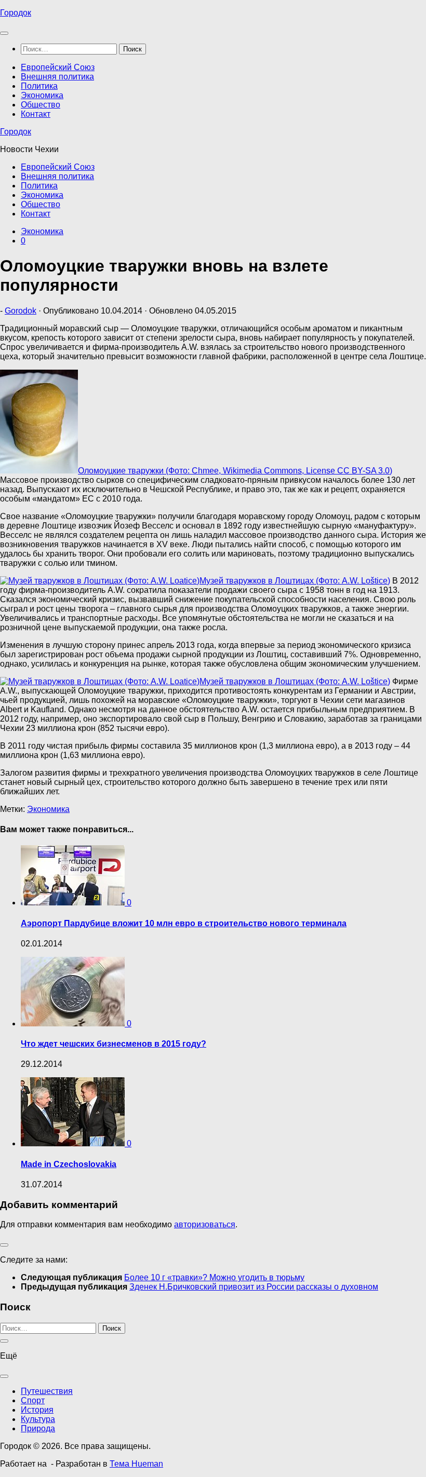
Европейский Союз (58, 67)
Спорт (33, 1400)
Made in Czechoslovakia (68, 1164)
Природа (38, 1428)
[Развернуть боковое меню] (4, 1244)
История (37, 1409)
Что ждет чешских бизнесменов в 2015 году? (113, 1043)
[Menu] (4, 33)
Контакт (35, 114)
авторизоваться (204, 1224)
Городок (15, 12)
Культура (38, 1419)
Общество (40, 104)
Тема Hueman (136, 1463)
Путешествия (47, 1391)
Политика (39, 86)
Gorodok (20, 310)
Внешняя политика (57, 76)
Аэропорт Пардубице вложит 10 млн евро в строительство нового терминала (184, 923)
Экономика (42, 95)
